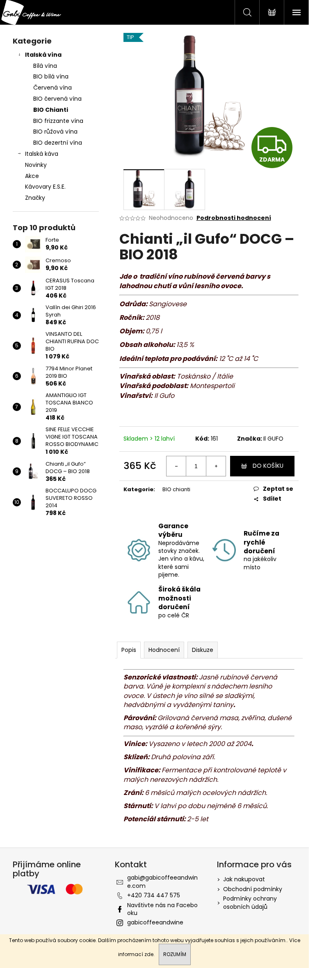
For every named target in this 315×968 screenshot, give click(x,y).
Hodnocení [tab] (164, 650)
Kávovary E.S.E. (45, 187)
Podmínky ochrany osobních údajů (250, 902)
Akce (32, 176)
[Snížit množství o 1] (176, 466)
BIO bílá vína (50, 76)
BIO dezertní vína (57, 143)
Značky (35, 198)
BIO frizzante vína (58, 121)
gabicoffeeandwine (155, 922)
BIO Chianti (50, 110)
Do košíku (268, 466)
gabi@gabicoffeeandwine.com (162, 881)
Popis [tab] (128, 650)
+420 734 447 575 (153, 895)
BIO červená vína (57, 99)
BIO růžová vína (55, 131)
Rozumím (174, 954)
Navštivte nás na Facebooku (162, 909)
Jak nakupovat (244, 879)
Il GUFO (273, 438)
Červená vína (52, 87)
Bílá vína (45, 66)
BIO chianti (176, 489)
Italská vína (43, 55)
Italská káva (41, 154)
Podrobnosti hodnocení (233, 218)
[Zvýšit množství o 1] (216, 466)
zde (148, 954)
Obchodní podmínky (252, 889)
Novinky (36, 165)
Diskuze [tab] (202, 650)
